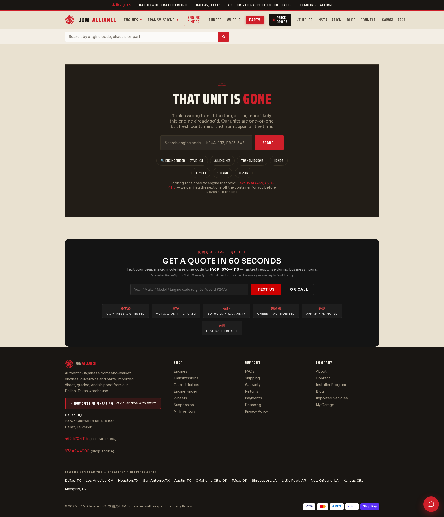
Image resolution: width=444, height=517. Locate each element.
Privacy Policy (256, 411)
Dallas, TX (73, 480)
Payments (253, 398)
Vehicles (304, 20)
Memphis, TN (75, 489)
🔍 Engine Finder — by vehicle (182, 160)
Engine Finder (194, 19)
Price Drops (282, 19)
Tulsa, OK (239, 480)
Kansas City (353, 480)
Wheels (233, 20)
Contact (323, 378)
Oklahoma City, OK (211, 480)
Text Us (266, 289)
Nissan (243, 173)
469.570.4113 (76, 439)
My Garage (325, 405)
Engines (133, 20)
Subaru (222, 173)
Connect (368, 20)
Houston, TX (128, 480)
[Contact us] (431, 504)
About (321, 371)
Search (269, 142)
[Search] (223, 37)
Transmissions (163, 20)
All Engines (222, 160)
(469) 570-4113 (224, 269)
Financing (253, 405)
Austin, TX (182, 480)
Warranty (253, 385)
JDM (97, 20)
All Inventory (185, 411)
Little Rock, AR (294, 480)
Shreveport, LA (264, 480)
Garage (388, 20)
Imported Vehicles (332, 398)
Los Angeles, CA (99, 480)
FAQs (249, 371)
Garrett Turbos (186, 385)
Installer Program (331, 385)
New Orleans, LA (325, 480)
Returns (252, 391)
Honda (278, 160)
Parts (255, 19)
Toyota (201, 173)
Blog (351, 20)
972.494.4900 (77, 451)
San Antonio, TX (156, 480)
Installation (329, 20)
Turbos (215, 20)
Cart (401, 20)
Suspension (184, 405)
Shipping (252, 378)
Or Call (299, 289)
